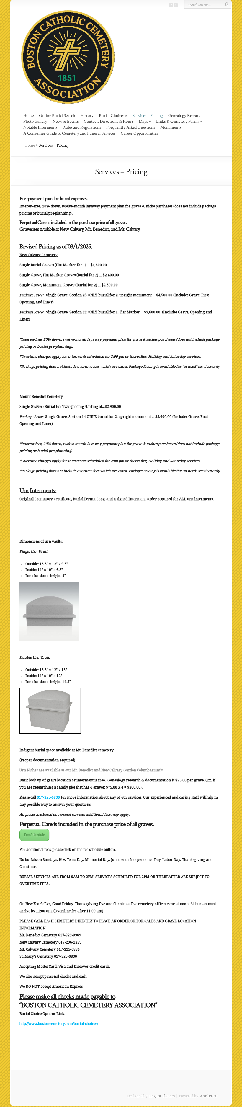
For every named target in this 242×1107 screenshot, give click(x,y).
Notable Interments (40, 127)
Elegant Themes (161, 1096)
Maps (143, 121)
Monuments (170, 127)
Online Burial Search (57, 115)
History (87, 115)
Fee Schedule (34, 835)
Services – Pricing (148, 115)
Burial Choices (111, 115)
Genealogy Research (185, 115)
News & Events (66, 121)
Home (28, 115)
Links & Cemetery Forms (177, 121)
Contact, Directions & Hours (108, 121)
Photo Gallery (35, 121)
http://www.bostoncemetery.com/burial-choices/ (58, 1024)
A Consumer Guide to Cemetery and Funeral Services (69, 133)
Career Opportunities (139, 133)
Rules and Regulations (82, 127)
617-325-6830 (48, 797)
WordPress (208, 1096)
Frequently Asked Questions (130, 127)
